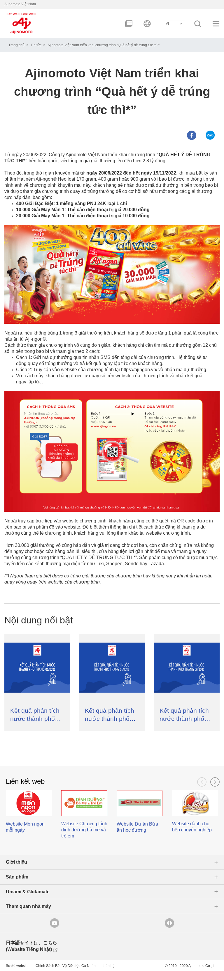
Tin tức (36, 45)
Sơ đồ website (17, 966)
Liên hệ (109, 966)
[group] (29, 814)
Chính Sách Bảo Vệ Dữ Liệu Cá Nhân (66, 966)
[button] (215, 782)
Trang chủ (16, 45)
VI (167, 24)
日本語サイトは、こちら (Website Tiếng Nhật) (31, 946)
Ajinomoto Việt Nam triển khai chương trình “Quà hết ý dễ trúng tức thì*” (104, 45)
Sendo (132, 563)
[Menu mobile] (216, 23)
